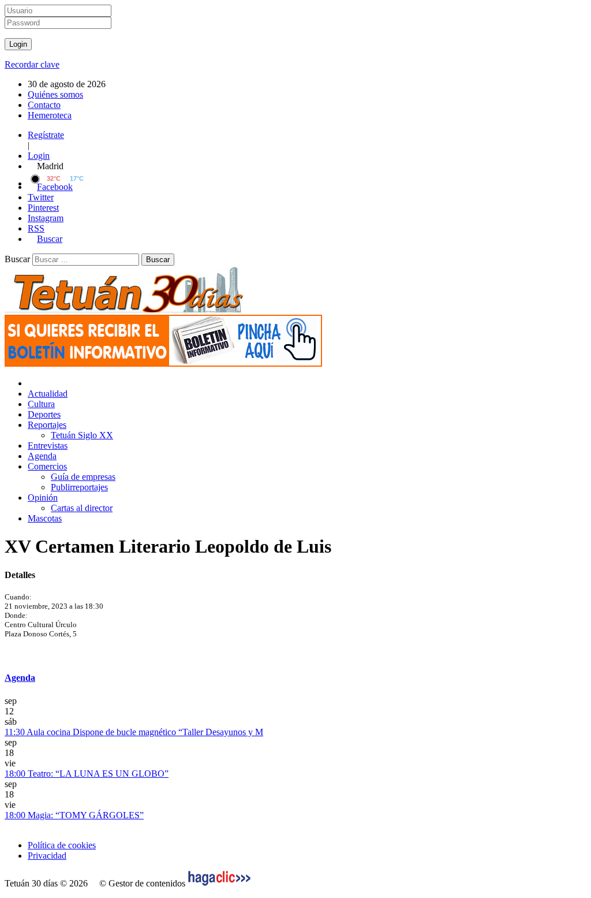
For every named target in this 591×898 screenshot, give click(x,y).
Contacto (44, 105)
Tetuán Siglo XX (82, 435)
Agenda (42, 456)
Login (39, 156)
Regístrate (46, 135)
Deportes (44, 414)
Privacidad (47, 855)
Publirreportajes (79, 487)
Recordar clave (32, 64)
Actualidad (48, 393)
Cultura (41, 404)
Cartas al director (82, 508)
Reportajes (47, 425)
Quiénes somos (55, 94)
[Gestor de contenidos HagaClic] (219, 883)
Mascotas (45, 518)
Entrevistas (48, 445)
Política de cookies (62, 845)
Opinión (43, 497)
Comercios (47, 466)
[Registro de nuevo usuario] (163, 363)
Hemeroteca (50, 115)
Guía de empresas (83, 477)
